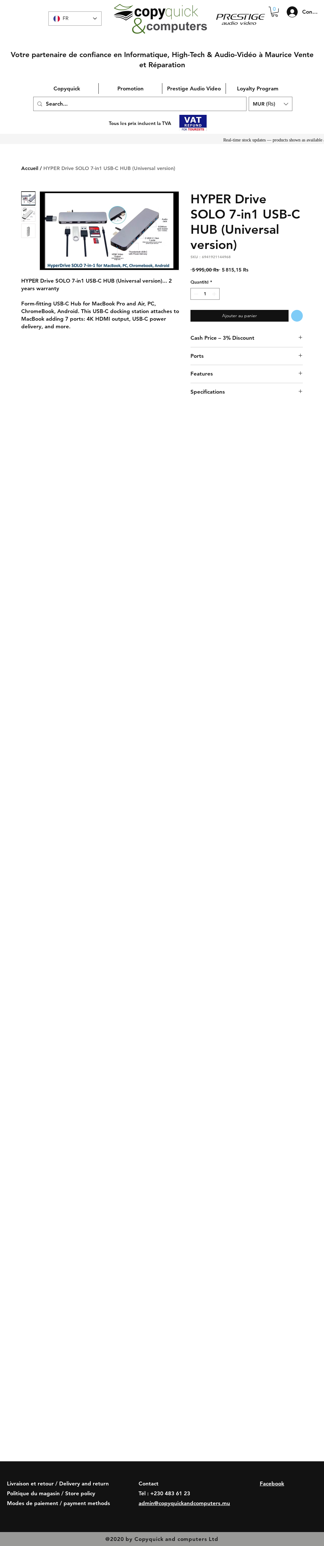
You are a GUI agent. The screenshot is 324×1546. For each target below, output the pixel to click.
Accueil (29, 168)
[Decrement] (195, 293)
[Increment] (215, 293)
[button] (275, 12)
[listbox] (270, 104)
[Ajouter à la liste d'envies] (297, 316)
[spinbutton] (205, 293)
